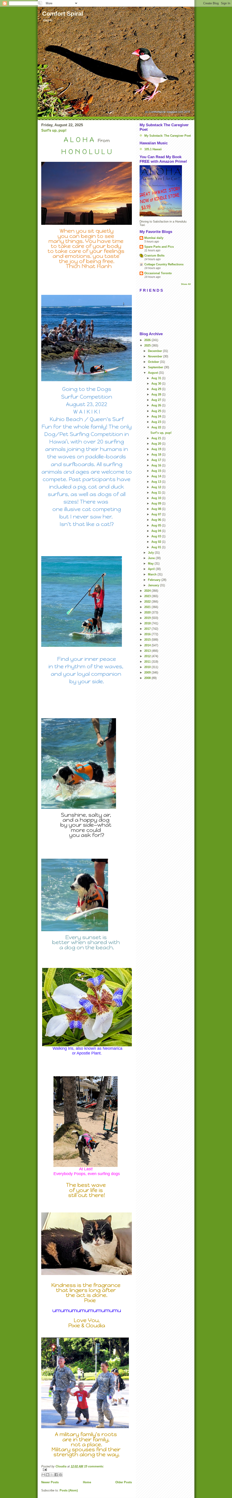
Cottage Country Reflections (164, 264)
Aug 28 (156, 394)
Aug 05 (156, 525)
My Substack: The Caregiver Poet (167, 135)
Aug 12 (156, 487)
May (151, 563)
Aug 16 (156, 465)
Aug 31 (156, 378)
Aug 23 (156, 422)
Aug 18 (156, 454)
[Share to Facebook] (56, 1474)
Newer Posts (50, 1482)
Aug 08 (156, 509)
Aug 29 (156, 389)
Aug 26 (156, 405)
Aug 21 (156, 438)
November (155, 356)
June (152, 558)
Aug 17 (156, 460)
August (153, 372)
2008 (148, 678)
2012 (148, 656)
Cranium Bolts (154, 255)
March (152, 574)
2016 (148, 634)
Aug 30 (156, 383)
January (154, 585)
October (154, 362)
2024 (148, 590)
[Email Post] (86, 1469)
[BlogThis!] (47, 1474)
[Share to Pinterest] (60, 1474)
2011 (148, 661)
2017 (148, 628)
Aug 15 (156, 471)
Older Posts (123, 1482)
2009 (148, 672)
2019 (148, 618)
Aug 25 (156, 411)
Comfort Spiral (62, 13)
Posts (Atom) (69, 1490)
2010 (148, 667)
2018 (148, 623)
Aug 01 (156, 547)
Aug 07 (156, 514)
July (151, 552)
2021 (148, 607)
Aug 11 (156, 492)
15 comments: (94, 1466)
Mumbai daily (153, 238)
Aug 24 (156, 416)
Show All (186, 284)
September (156, 367)
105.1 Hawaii (153, 149)
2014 (148, 645)
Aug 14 (156, 476)
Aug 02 (156, 541)
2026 (148, 340)
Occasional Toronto (158, 273)
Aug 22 (156, 427)
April (152, 569)
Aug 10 (156, 498)
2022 (148, 601)
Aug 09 (156, 503)
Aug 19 (156, 449)
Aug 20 (156, 443)
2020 (148, 612)
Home (87, 1482)
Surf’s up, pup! (53, 130)
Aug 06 (156, 519)
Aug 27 (156, 400)
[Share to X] (52, 1474)
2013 (148, 650)
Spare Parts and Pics (159, 246)
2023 (148, 596)
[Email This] (43, 1474)
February (154, 580)
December (155, 351)
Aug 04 (156, 531)
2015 (148, 639)
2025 (148, 345)
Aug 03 (156, 536)
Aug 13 (156, 481)
